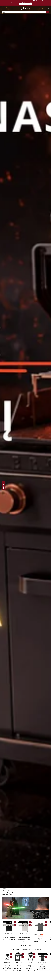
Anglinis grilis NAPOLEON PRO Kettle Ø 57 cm (30, 968)
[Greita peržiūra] (15, 925)
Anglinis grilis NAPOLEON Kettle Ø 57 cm (7, 968)
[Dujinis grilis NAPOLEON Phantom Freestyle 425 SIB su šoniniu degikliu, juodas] (42, 956)
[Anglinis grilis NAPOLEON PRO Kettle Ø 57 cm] (30, 956)
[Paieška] (47, 12)
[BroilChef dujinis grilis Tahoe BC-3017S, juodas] (40, 926)
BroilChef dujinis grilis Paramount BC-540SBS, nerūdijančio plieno (24, 939)
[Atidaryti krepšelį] (48, 8)
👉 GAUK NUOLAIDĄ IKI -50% (25, 4)
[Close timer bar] (49, 1)
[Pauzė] (47, 916)
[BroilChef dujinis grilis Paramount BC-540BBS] (9, 926)
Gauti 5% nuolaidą (3, 485)
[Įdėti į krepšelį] (15, 922)
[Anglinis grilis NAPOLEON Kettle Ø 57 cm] (7, 956)
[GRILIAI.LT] (25, 8)
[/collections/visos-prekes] (25, 451)
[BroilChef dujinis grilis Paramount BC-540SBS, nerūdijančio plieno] (24, 926)
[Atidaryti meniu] (2, 8)
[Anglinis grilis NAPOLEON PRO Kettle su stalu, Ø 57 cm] (18, 956)
